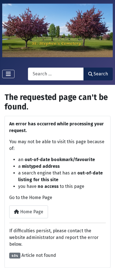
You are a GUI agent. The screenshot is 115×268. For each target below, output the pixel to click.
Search (101, 73)
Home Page (31, 211)
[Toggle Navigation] (8, 74)
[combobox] (56, 74)
